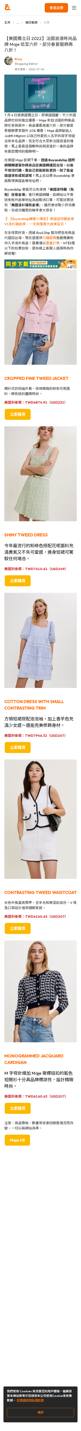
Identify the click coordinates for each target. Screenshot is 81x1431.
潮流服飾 (31, 22)
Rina (18, 59)
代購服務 (49, 238)
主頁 (7, 22)
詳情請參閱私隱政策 (30, 1400)
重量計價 (53, 243)
